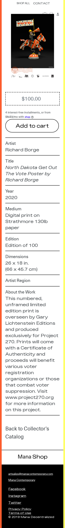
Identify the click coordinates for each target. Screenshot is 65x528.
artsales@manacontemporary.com (30, 474)
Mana (33, 456)
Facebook (17, 488)
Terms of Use (19, 512)
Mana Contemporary (21, 480)
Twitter (14, 502)
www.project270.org (29, 397)
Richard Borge (22, 149)
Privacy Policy (19, 508)
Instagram (17, 495)
